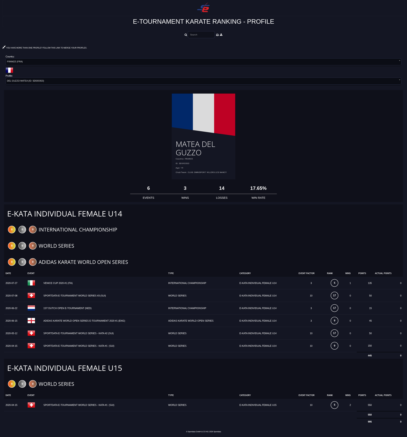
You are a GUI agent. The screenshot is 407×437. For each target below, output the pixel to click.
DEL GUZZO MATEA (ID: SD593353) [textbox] (25, 80)
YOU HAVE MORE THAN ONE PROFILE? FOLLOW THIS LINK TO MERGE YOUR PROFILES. (46, 48)
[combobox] (203, 62)
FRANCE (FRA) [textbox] (15, 61)
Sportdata (217, 432)
